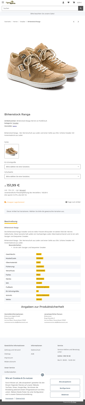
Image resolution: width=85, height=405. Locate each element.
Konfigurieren (65, 388)
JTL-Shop (73, 402)
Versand (22, 190)
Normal (39, 299)
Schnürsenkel (40, 270)
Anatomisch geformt (43, 287)
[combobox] (42, 166)
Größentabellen (10, 372)
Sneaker (16, 123)
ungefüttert (40, 266)
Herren (39, 254)
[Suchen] (80, 8)
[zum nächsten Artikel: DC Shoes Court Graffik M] (78, 21)
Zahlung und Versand (12, 350)
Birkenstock (40, 279)
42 (37, 291)
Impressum (8, 358)
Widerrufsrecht (10, 362)
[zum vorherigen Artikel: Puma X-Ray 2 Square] (73, 21)
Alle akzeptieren (65, 382)
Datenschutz (35, 350)
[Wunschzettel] (68, 2)
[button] (63, 2)
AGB (32, 354)
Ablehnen (65, 395)
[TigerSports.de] (10, 2)
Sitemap (7, 354)
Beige (38, 274)
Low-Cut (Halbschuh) (43, 295)
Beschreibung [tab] (10, 221)
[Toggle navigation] (3, 1)
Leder (38, 262)
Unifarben (40, 258)
